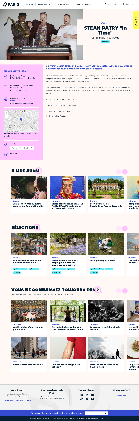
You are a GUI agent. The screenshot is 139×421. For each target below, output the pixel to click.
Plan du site (105, 418)
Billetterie (14, 100)
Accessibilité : (55, 418)
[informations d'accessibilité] (22, 148)
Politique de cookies (92, 418)
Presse (72, 418)
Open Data (80, 418)
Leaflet (21, 131)
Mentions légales (35, 418)
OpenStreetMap (31, 131)
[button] (21, 119)
